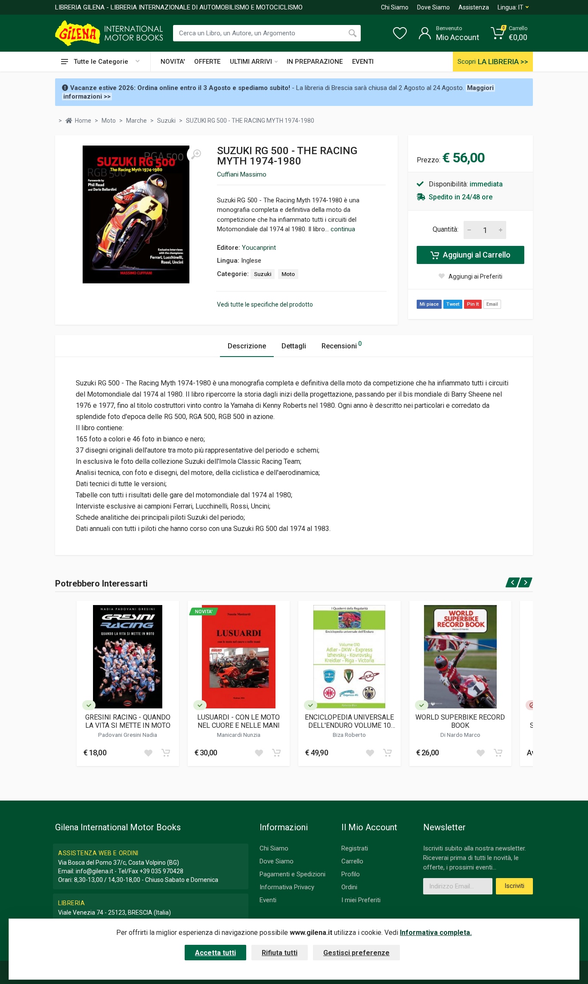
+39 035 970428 (161, 871)
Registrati (354, 848)
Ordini (349, 887)
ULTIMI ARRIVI (251, 61)
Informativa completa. (436, 932)
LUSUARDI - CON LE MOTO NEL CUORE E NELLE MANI (238, 721)
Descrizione (247, 346)
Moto (288, 274)
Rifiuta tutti (279, 953)
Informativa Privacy (287, 887)
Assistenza (473, 7)
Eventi (268, 900)
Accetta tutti (215, 953)
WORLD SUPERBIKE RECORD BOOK (460, 721)
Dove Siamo (433, 7)
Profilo (350, 874)
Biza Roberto (349, 734)
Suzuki (262, 274)
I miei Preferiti (361, 900)
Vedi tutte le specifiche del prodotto (265, 304)
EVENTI (363, 61)
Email (492, 304)
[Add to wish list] (148, 752)
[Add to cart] (165, 753)
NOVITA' (173, 61)
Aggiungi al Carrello (476, 254)
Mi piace (429, 304)
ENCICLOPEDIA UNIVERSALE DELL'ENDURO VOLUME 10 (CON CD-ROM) (349, 721)
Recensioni (342, 345)
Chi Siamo (395, 7)
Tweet (452, 304)
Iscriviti (514, 886)
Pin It (473, 304)
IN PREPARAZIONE (315, 61)
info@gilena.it (94, 871)
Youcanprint (259, 247)
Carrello (352, 861)
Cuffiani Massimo (241, 174)
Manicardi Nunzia (238, 734)
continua (343, 229)
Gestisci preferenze (356, 953)
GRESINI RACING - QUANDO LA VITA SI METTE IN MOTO (127, 721)
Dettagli (294, 346)
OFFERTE (207, 61)
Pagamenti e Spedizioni (292, 874)
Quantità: (445, 229)
